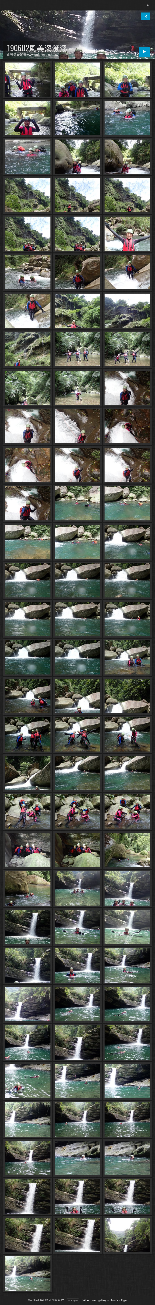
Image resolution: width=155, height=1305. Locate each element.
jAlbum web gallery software (100, 1300)
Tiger (124, 1300)
